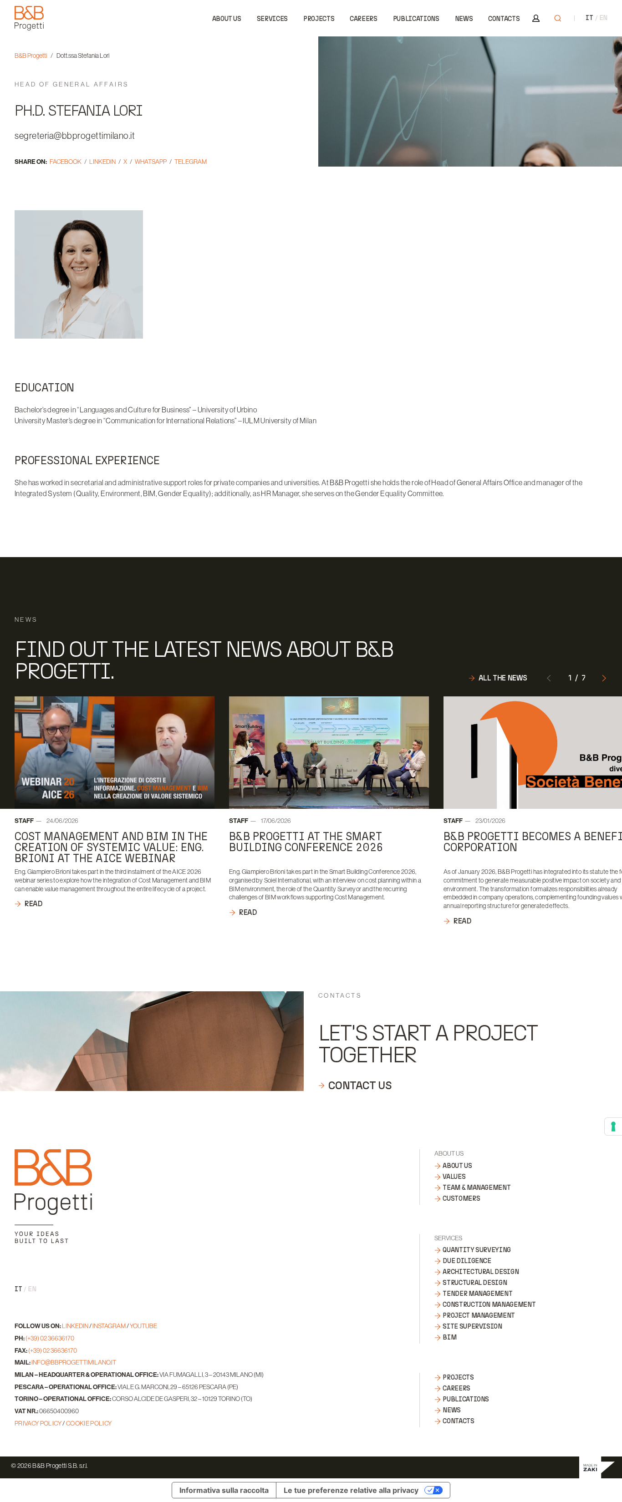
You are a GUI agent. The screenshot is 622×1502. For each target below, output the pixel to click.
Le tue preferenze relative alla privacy (351, 1490)
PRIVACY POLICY (38, 1423)
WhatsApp (151, 161)
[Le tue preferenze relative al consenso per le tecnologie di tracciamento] (613, 1126)
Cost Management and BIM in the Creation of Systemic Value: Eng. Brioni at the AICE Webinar (111, 847)
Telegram (190, 161)
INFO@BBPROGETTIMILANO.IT (73, 1362)
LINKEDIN (75, 1325)
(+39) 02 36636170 (49, 1338)
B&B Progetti (31, 55)
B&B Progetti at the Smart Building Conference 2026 (306, 842)
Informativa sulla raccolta (224, 1490)
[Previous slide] (549, 677)
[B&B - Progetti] (53, 1196)
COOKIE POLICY (89, 1423)
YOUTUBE (143, 1325)
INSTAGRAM (109, 1325)
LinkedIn (102, 161)
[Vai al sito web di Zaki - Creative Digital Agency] (597, 1467)
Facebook (66, 161)
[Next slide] (603, 677)
